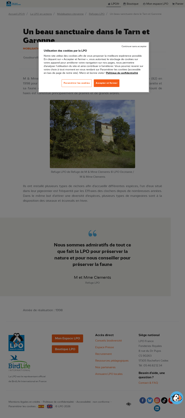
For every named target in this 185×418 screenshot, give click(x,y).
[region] (93, 67)
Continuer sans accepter (134, 46)
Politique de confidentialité (122, 73)
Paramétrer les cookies (77, 83)
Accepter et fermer (106, 83)
